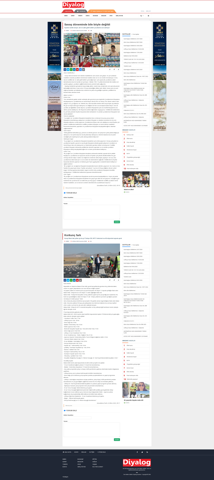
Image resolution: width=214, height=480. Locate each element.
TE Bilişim (65, 477)
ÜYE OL (142, 11)
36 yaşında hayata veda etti (133, 400)
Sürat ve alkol (129, 189)
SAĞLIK (94, 461)
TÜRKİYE (80, 15)
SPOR (111, 15)
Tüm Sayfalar (136, 34)
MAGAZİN (103, 15)
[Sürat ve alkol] (135, 180)
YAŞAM (94, 464)
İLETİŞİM (91, 452)
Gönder (117, 222)
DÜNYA (87, 15)
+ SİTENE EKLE (101, 452)
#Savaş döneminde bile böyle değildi (74, 188)
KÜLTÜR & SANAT (97, 467)
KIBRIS (66, 15)
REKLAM (83, 452)
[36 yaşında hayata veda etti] (135, 391)
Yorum (65, 203)
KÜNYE (76, 452)
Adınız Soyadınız (68, 197)
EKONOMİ (95, 15)
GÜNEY (73, 15)
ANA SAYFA (68, 11)
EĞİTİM (94, 459)
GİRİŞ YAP (148, 11)
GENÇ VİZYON (119, 15)
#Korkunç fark (69, 405)
